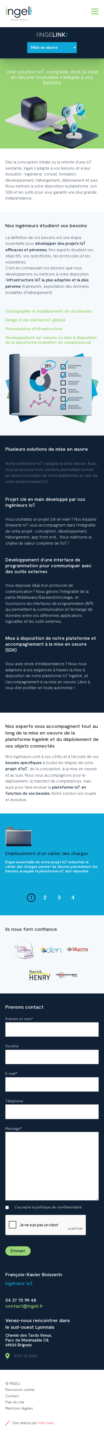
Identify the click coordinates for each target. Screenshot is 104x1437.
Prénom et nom (19, 1019)
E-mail (11, 1074)
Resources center (20, 1389)
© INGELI (12, 1383)
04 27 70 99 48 (20, 1300)
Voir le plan (25, 1356)
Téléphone (14, 1101)
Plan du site (14, 1402)
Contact (12, 1396)
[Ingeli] (18, 13)
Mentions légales (19, 1408)
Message (13, 1129)
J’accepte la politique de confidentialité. (48, 1207)
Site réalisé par (33, 1423)
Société (11, 1046)
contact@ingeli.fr (24, 1306)
